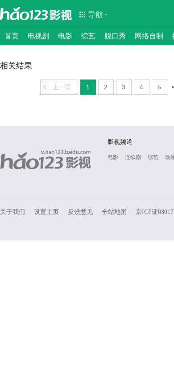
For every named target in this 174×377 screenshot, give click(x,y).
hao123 (24, 13)
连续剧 (133, 157)
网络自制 (149, 36)
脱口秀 (115, 36)
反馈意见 (80, 212)
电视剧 (38, 36)
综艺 (88, 36)
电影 (65, 36)
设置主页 (46, 212)
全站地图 (114, 212)
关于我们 (12, 212)
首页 (11, 36)
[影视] (61, 14)
